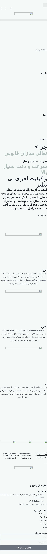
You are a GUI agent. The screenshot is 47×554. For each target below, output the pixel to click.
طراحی (43, 73)
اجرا (45, 115)
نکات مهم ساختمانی (41, 455)
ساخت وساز (41, 49)
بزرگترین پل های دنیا (9, 455)
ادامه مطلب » (42, 458)
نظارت (43, 139)
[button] (45, 5)
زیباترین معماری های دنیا (24, 455)
